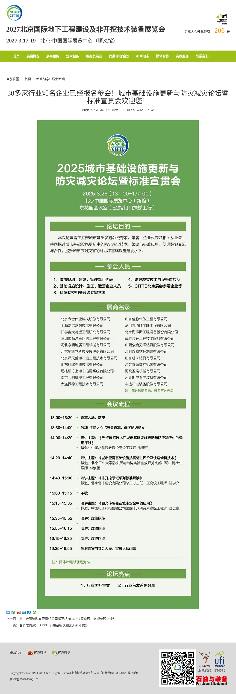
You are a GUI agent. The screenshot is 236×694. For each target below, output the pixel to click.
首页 (16, 56)
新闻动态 (142, 56)
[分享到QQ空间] (13, 612)
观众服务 (72, 56)
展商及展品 (94, 56)
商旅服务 (182, 56)
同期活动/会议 (119, 56)
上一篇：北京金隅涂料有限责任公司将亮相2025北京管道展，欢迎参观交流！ (61, 619)
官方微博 (40, 652)
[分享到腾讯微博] (24, 612)
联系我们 (202, 56)
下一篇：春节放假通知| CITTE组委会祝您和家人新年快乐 (47, 625)
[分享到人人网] (29, 612)
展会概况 (33, 56)
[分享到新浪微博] (19, 612)
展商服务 (52, 56)
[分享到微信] (35, 612)
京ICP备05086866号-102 (24, 679)
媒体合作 (162, 56)
